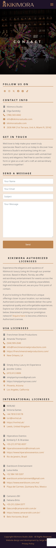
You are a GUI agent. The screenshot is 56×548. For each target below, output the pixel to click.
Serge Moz (44, 540)
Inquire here (19, 315)
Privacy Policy (28, 543)
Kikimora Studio (21, 536)
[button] (51, 4)
